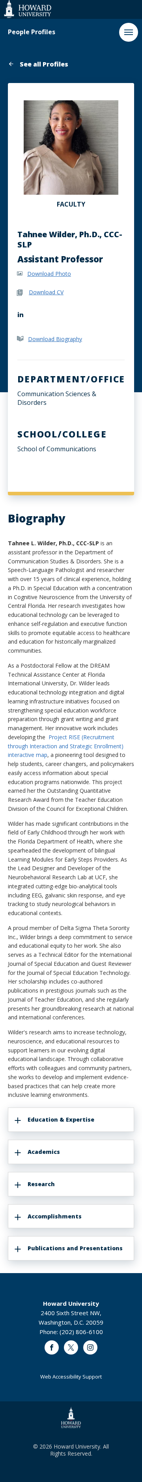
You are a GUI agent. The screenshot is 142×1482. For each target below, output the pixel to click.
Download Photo (49, 273)
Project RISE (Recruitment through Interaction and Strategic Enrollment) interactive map (65, 746)
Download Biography (55, 339)
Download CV (46, 292)
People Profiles (31, 32)
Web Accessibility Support (71, 1376)
